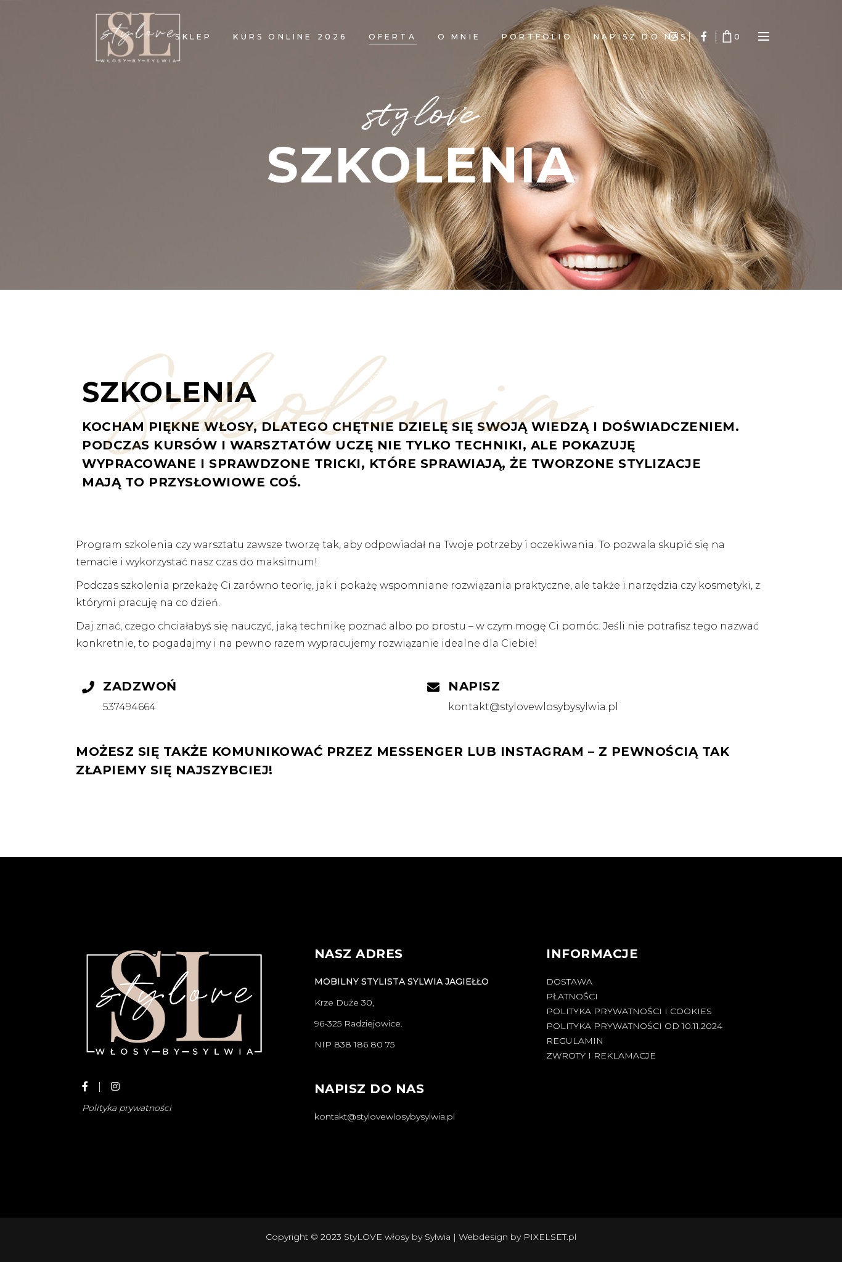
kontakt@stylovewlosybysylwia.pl (384, 1116)
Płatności (572, 996)
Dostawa (569, 981)
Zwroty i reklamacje (601, 1055)
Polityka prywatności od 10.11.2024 (634, 1025)
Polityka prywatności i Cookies (629, 1011)
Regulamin (574, 1040)
